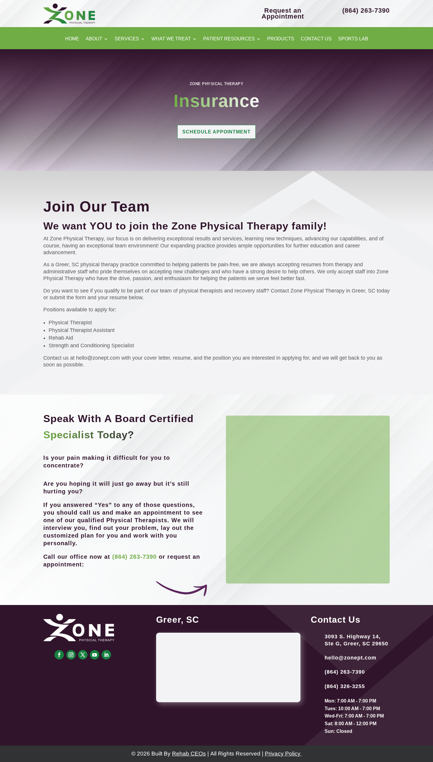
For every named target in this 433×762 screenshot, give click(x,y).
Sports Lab (353, 39)
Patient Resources (229, 39)
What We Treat (171, 39)
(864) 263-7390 (134, 556)
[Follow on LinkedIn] (106, 654)
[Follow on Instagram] (71, 654)
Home (72, 39)
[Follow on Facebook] (59, 654)
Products (280, 39)
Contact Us (316, 39)
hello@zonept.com (350, 658)
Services (127, 39)
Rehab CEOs (189, 754)
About (94, 39)
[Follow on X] (82, 654)
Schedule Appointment (216, 131)
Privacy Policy (283, 754)
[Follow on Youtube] (94, 654)
